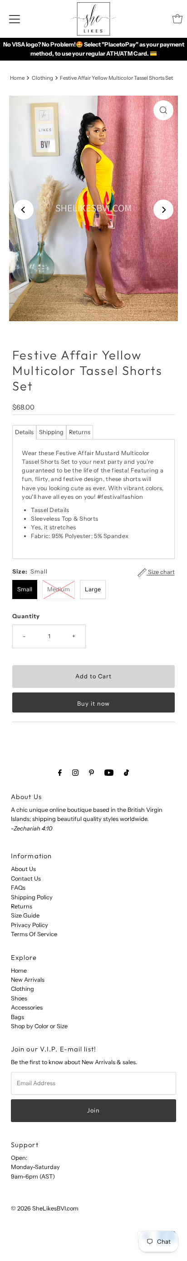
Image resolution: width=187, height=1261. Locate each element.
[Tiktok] (126, 772)
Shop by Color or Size (39, 1026)
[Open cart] (177, 18)
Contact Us (26, 878)
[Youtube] (108, 772)
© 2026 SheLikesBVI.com (45, 1208)
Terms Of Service (34, 934)
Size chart (161, 572)
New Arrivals (27, 979)
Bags (17, 1017)
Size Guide (25, 915)
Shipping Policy (32, 897)
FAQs (18, 887)
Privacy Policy (29, 925)
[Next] (163, 210)
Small (24, 589)
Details (24, 432)
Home (17, 78)
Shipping (51, 432)
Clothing (42, 78)
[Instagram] (75, 772)
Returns (79, 432)
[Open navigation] (14, 18)
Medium (58, 589)
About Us (23, 869)
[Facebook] (60, 772)
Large (93, 589)
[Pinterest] (91, 772)
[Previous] (24, 210)
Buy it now (93, 703)
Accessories (27, 1007)
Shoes (19, 998)
